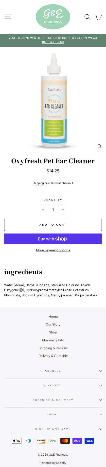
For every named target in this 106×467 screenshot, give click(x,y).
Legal (53, 414)
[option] (53, 40)
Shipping (38, 183)
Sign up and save (53, 429)
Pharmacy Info (53, 340)
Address (53, 371)
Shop (53, 332)
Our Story (53, 324)
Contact (52, 385)
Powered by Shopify (53, 463)
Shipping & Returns (53, 348)
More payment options (53, 250)
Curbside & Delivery (53, 400)
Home (53, 316)
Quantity (53, 200)
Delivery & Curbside (53, 356)
